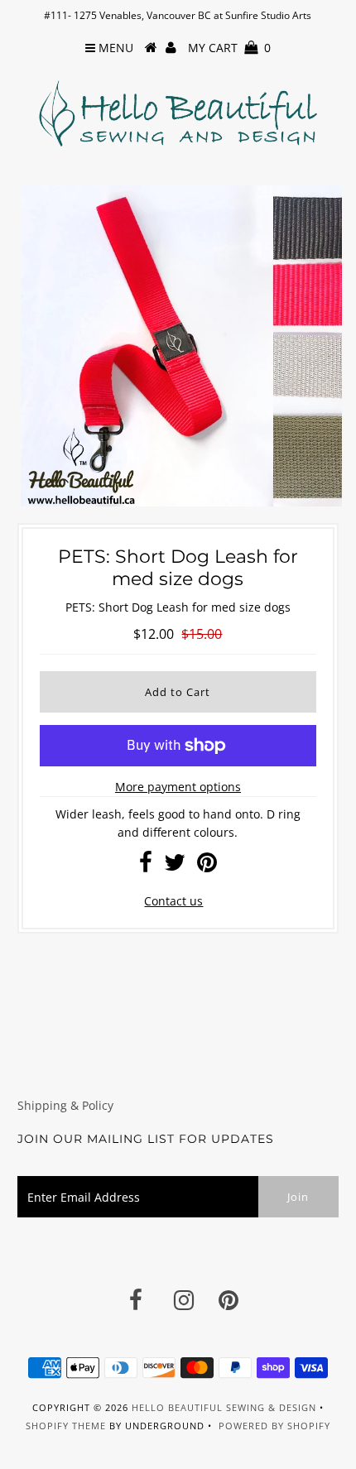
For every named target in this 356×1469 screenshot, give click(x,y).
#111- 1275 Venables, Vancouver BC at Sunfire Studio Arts (177, 15)
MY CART (229, 47)
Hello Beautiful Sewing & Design (226, 1407)
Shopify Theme (66, 1425)
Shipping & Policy (65, 1105)
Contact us (173, 901)
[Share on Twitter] (174, 866)
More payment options (178, 787)
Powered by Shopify (274, 1425)
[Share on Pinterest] (207, 866)
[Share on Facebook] (145, 866)
